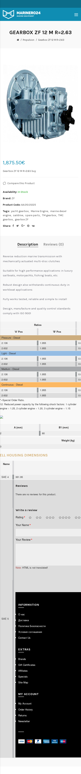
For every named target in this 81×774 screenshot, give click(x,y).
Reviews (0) (53, 244)
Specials (23, 676)
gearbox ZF (21, 219)
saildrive (18, 215)
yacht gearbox (20, 211)
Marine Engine (39, 211)
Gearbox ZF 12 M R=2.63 (51, 39)
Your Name (22, 525)
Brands (22, 659)
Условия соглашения (30, 632)
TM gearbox (49, 215)
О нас (21, 614)
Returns (22, 715)
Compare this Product (21, 183)
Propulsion (28, 39)
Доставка (23, 620)
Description (27, 244)
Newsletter (24, 721)
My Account (24, 703)
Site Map (23, 682)
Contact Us (24, 637)
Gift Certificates (26, 665)
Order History (25, 709)
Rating (19, 517)
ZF (13, 198)
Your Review (23, 539)
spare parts (32, 215)
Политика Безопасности (32, 626)
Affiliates (23, 670)
